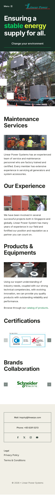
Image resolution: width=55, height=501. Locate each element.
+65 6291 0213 (31, 427)
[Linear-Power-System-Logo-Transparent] (37, 4)
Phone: (20, 427)
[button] (6, 340)
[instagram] (30, 437)
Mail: (16, 417)
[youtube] (37, 437)
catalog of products (37, 307)
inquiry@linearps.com (30, 417)
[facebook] (17, 437)
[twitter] (24, 437)
